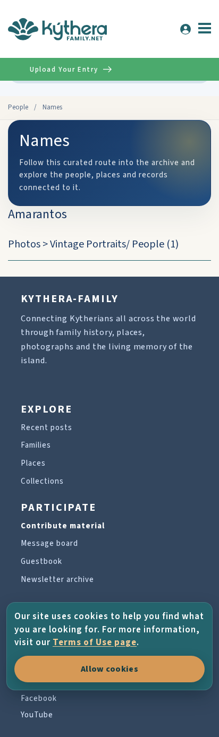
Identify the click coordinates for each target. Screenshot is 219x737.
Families (36, 445)
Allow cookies (109, 669)
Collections (42, 481)
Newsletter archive (57, 579)
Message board (49, 543)
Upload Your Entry (64, 69)
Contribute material (63, 526)
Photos (24, 244)
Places (33, 463)
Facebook (39, 698)
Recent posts (46, 427)
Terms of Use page (95, 642)
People (18, 107)
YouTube (37, 715)
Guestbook (41, 561)
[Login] (185, 29)
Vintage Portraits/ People (107, 244)
